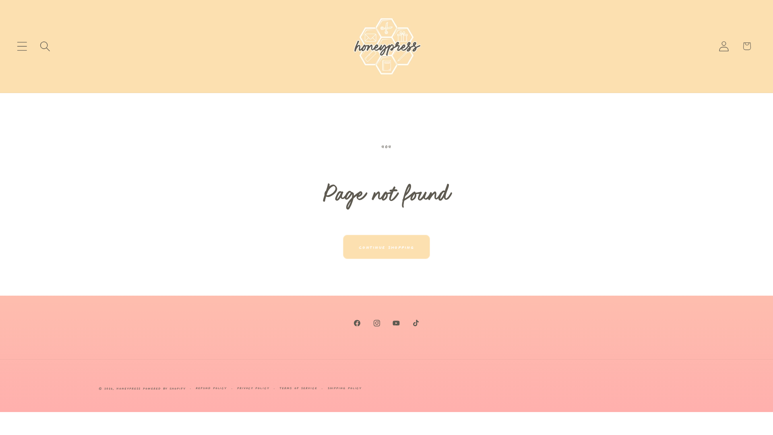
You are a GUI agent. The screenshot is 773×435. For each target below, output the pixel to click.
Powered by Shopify (164, 388)
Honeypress (129, 388)
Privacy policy (253, 388)
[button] (21, 46)
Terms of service (298, 388)
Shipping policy (345, 388)
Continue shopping (386, 246)
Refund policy (211, 388)
